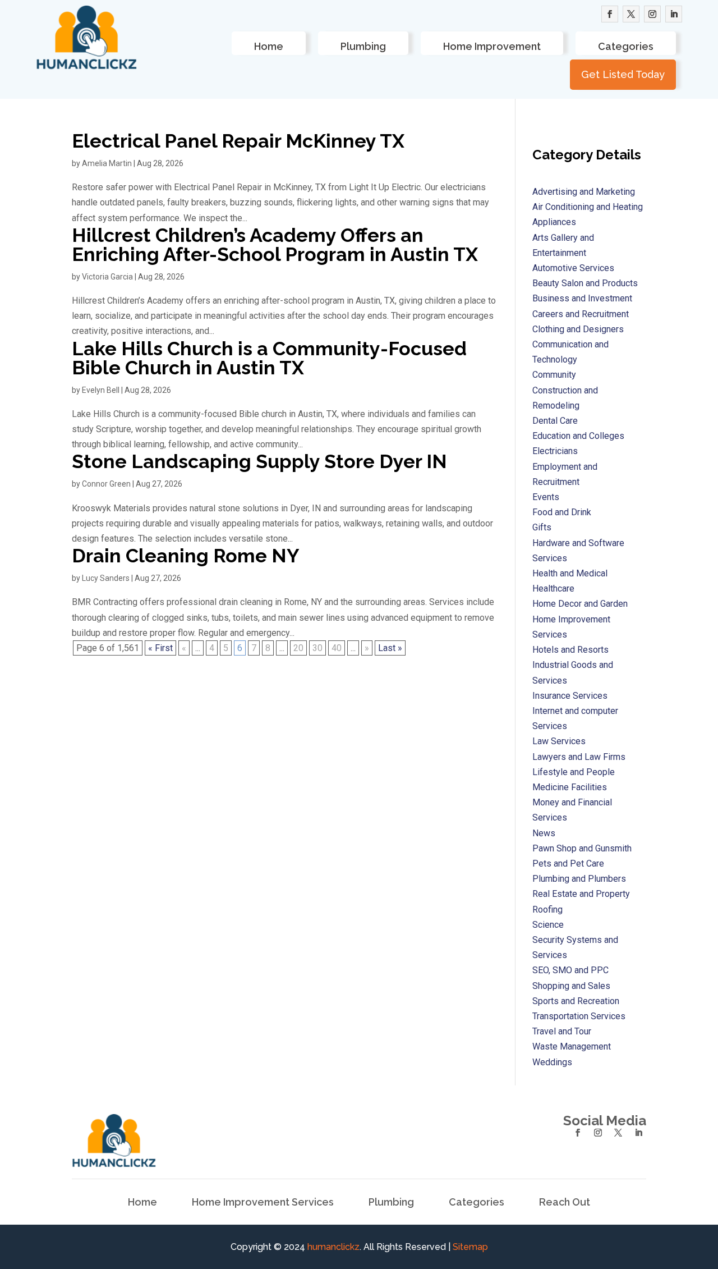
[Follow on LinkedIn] (673, 14)
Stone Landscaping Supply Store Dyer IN (259, 461)
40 (337, 648)
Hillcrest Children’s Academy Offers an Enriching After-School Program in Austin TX (275, 244)
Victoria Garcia (107, 276)
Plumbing (363, 46)
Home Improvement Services (263, 1203)
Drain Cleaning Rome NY (186, 555)
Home (268, 46)
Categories (625, 46)
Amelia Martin (107, 163)
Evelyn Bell (100, 390)
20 (298, 648)
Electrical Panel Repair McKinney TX (238, 141)
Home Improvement (492, 46)
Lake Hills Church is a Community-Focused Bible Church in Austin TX (269, 358)
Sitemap (470, 1246)
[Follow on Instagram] (652, 14)
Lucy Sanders (106, 578)
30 (317, 648)
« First (160, 648)
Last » (390, 648)
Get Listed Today (623, 74)
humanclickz (333, 1246)
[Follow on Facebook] (609, 14)
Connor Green (106, 483)
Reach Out (564, 1203)
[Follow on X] (631, 14)
